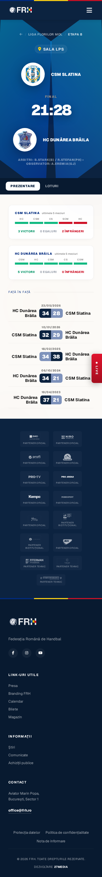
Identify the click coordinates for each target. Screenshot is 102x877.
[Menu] (89, 10)
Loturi (52, 186)
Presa (13, 685)
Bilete (13, 709)
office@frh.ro (19, 810)
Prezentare (22, 186)
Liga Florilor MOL (45, 34)
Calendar (15, 701)
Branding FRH (19, 693)
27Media (61, 867)
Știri (11, 747)
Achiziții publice (20, 762)
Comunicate (18, 755)
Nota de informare (51, 841)
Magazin (15, 717)
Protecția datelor (26, 832)
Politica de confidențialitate (67, 832)
